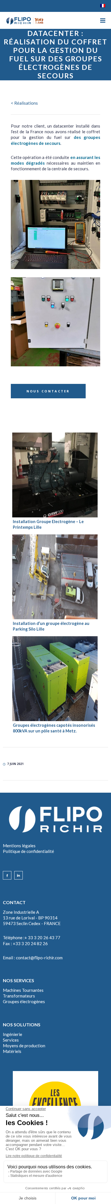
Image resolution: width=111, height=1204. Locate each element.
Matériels (12, 1051)
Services (11, 1039)
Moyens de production (24, 1045)
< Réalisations (24, 103)
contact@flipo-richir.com (39, 957)
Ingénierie (12, 1034)
